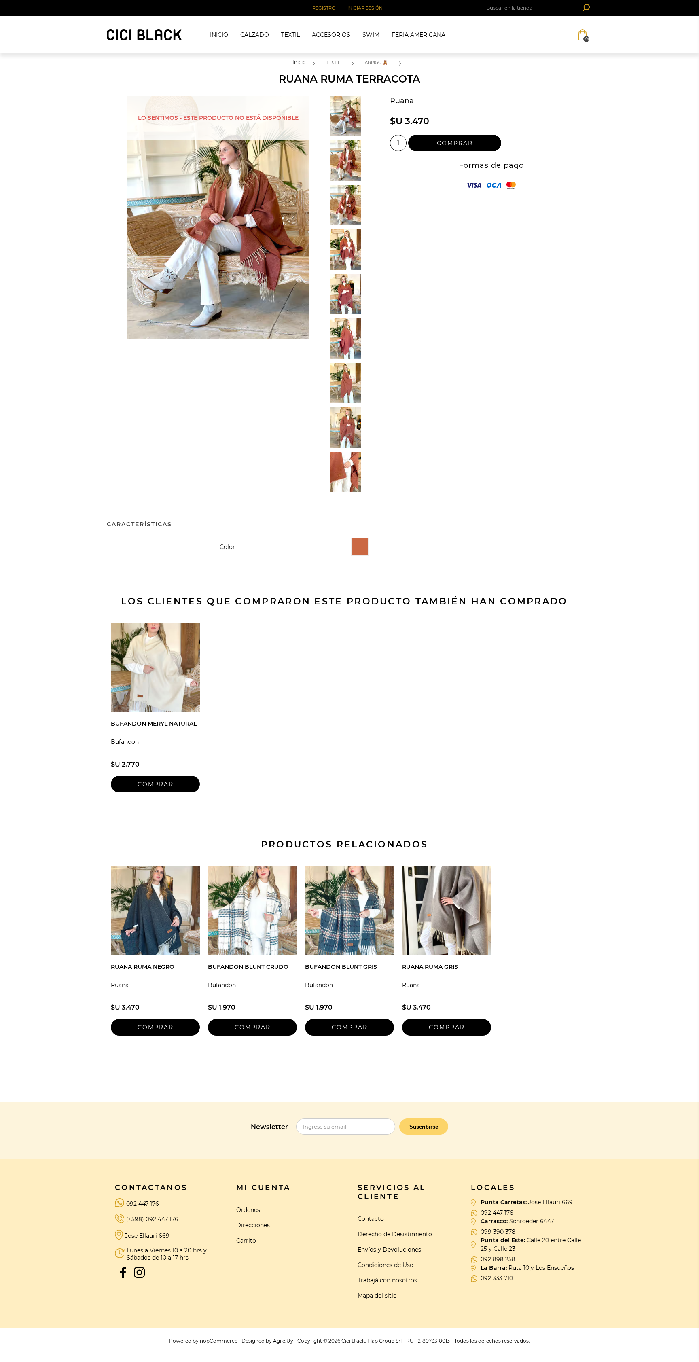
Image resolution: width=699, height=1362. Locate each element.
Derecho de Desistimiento (395, 1234)
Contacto (371, 1218)
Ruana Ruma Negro (142, 966)
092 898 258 (498, 1259)
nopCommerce (218, 1341)
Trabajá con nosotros (387, 1280)
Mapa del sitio (377, 1295)
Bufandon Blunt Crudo (248, 966)
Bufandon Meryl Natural (154, 723)
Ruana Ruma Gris (430, 966)
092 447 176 (142, 1203)
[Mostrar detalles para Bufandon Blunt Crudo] (252, 910)
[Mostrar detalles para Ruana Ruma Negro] (155, 910)
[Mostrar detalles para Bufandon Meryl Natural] (155, 667)
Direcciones (253, 1225)
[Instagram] (139, 1272)
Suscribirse (423, 1127)
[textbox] (531, 8)
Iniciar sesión (365, 8)
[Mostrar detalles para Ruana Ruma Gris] (446, 910)
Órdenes (248, 1210)
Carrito (246, 1240)
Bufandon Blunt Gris (341, 966)
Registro (323, 8)
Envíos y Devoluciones (389, 1249)
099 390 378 (498, 1231)
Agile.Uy (283, 1341)
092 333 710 (497, 1278)
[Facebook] (123, 1272)
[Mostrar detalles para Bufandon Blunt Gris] (349, 910)
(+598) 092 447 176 (152, 1219)
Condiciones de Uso (385, 1265)
